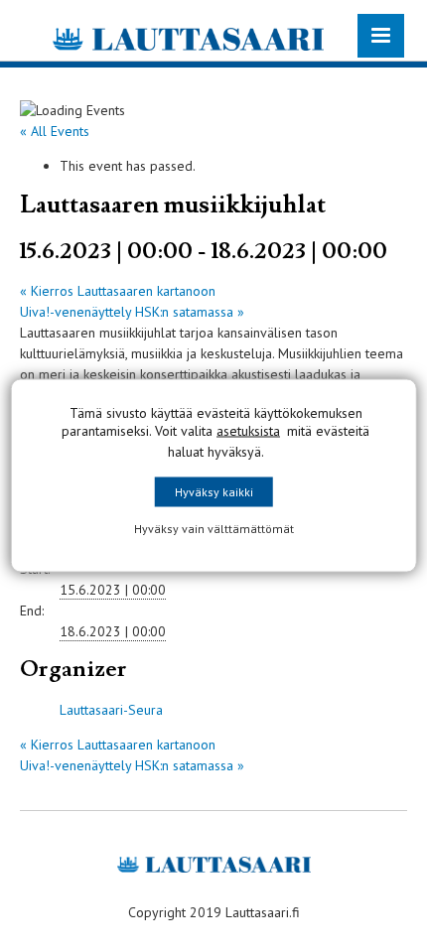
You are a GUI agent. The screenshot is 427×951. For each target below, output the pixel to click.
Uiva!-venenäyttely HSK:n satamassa (132, 312)
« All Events (54, 131)
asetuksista (248, 431)
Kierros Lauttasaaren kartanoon (117, 291)
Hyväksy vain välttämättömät (214, 528)
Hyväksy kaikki (214, 491)
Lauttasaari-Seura (111, 710)
